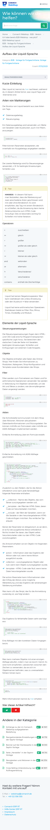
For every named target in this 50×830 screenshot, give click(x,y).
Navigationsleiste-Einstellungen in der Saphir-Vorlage (21, 738)
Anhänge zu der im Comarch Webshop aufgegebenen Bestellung (19, 729)
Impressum (9, 812)
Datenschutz (10, 814)
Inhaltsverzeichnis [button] (13, 77)
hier (32, 699)
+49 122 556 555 (15, 796)
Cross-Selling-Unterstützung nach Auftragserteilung (21, 769)
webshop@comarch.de (21, 794)
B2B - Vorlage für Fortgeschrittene (25, 60)
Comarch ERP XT (12, 806)
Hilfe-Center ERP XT (13, 809)
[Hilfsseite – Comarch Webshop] (10, 4)
